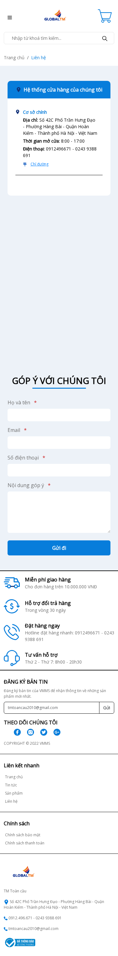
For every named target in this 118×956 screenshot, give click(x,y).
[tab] (59, 140)
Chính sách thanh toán (24, 843)
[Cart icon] (106, 16)
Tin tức (11, 785)
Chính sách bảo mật (22, 835)
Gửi (106, 708)
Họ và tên (22, 402)
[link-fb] (17, 732)
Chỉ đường (39, 164)
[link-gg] (56, 732)
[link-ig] (30, 732)
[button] (8, 16)
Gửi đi (59, 547)
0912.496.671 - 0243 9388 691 (35, 918)
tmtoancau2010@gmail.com (33, 928)
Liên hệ (11, 801)
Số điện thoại (26, 457)
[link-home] (54, 15)
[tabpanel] (59, 278)
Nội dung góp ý (29, 485)
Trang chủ (14, 57)
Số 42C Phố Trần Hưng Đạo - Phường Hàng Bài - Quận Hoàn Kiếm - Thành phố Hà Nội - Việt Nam (54, 904)
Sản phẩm (14, 793)
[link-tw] (43, 732)
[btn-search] (104, 38)
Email (17, 430)
